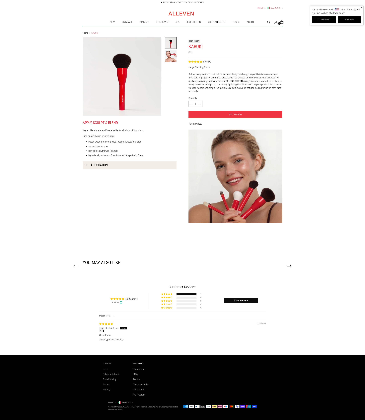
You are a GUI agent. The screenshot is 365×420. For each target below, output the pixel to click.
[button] (195, 61)
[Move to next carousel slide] (289, 266)
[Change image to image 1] (171, 43)
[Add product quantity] (191, 104)
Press (105, 369)
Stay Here (349, 20)
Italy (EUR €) (275, 8)
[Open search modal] (269, 22)
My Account (139, 389)
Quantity (192, 98)
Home (85, 33)
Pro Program (139, 394)
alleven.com (337, 13)
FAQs (135, 374)
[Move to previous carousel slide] (76, 266)
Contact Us (138, 369)
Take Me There (324, 20)
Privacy (106, 389)
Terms (106, 384)
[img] (106, 324)
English (260, 8)
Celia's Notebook (111, 374)
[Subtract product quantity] (199, 104)
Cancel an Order (141, 384)
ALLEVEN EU (128, 407)
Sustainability (109, 379)
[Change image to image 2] (171, 56)
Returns (136, 379)
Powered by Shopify (115, 409)
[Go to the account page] (275, 22)
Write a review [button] (241, 300)
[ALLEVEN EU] (182, 13)
